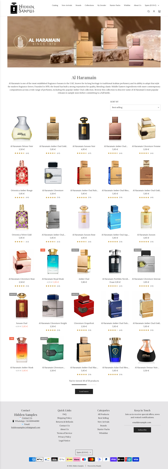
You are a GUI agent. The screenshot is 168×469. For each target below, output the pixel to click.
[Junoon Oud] (21, 305)
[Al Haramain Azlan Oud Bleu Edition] (115, 349)
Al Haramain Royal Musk (53, 279)
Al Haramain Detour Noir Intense (146, 367)
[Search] (148, 11)
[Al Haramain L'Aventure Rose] (21, 261)
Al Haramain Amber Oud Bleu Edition (115, 190)
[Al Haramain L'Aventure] (52, 172)
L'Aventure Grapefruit (84, 323)
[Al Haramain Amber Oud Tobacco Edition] (115, 128)
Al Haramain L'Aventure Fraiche (52, 367)
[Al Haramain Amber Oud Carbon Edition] (52, 217)
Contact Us (27, 418)
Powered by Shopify (94, 466)
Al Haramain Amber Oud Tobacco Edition (115, 146)
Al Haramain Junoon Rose (83, 234)
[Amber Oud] (84, 261)
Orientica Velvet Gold (22, 234)
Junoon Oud (21, 323)
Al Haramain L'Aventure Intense (146, 279)
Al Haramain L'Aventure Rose (22, 279)
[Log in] (154, 11)
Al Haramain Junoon (146, 234)
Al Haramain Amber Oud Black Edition (84, 367)
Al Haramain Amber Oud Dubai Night (115, 323)
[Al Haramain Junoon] (146, 217)
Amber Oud (84, 279)
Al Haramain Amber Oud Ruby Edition (84, 190)
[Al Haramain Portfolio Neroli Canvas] (115, 261)
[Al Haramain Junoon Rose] (84, 217)
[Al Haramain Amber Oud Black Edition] (84, 349)
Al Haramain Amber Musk (21, 367)
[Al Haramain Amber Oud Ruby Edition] (84, 172)
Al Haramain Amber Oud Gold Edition (52, 146)
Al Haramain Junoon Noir (84, 146)
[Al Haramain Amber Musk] (21, 349)
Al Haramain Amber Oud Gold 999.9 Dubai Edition (146, 323)
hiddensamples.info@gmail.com (25, 427)
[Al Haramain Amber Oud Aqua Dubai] (115, 217)
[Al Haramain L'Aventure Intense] (146, 261)
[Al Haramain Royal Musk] (52, 261)
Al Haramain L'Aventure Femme (146, 146)
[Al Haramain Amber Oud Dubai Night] (115, 305)
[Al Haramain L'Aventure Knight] (52, 305)
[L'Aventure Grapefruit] (84, 305)
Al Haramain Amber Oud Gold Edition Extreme (146, 190)
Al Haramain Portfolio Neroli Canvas (115, 279)
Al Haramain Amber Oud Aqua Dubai (115, 234)
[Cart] (159, 11)
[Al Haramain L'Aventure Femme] (146, 128)
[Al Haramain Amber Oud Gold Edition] (52, 128)
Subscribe (142, 430)
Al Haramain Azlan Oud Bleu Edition (115, 367)
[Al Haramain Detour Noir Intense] (146, 349)
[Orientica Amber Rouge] (21, 172)
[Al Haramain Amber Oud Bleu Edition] (115, 172)
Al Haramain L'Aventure (52, 190)
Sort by (114, 102)
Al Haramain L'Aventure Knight (53, 323)
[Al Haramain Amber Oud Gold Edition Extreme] (146, 172)
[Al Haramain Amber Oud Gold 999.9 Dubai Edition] (146, 305)
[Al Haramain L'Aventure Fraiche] (52, 349)
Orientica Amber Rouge (22, 190)
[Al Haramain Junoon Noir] (84, 128)
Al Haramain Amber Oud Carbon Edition (53, 234)
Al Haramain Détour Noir (21, 146)
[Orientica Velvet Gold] (21, 217)
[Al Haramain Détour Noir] (21, 128)
